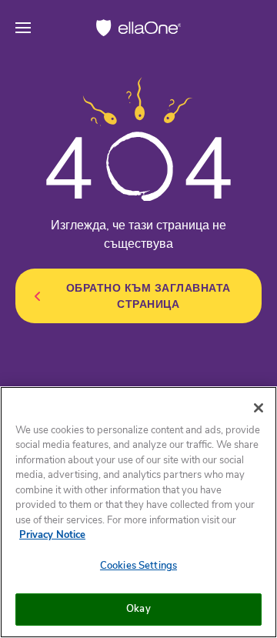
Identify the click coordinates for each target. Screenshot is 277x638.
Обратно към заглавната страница (148, 296)
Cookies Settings (138, 566)
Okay (138, 609)
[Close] (258, 408)
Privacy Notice (52, 535)
